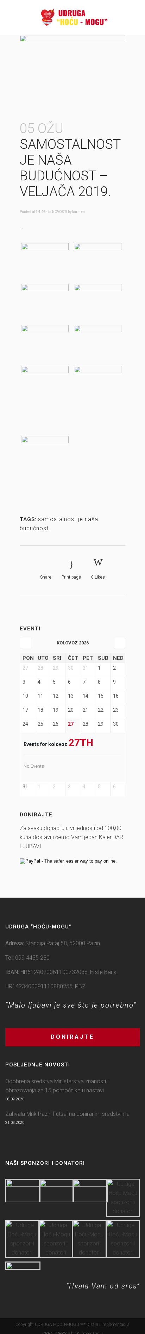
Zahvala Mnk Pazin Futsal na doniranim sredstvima (67, 1114)
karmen (78, 212)
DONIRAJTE (72, 1037)
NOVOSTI (59, 212)
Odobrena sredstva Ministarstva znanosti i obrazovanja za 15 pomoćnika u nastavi (56, 1086)
